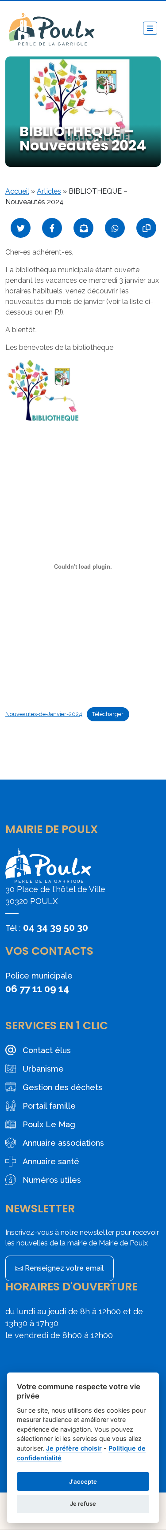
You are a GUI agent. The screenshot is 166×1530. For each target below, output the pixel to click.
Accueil (17, 191)
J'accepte (83, 1481)
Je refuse (83, 1503)
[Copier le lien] (146, 228)
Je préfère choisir (74, 1448)
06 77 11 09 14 (37, 988)
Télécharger (108, 714)
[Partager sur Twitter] (21, 228)
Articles (49, 191)
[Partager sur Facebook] (52, 228)
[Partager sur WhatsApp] (115, 228)
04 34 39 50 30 (55, 927)
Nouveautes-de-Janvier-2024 (43, 714)
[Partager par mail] (83, 228)
